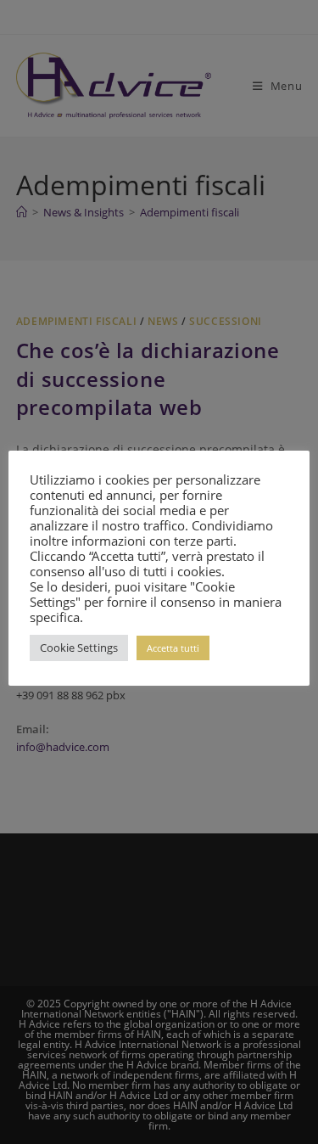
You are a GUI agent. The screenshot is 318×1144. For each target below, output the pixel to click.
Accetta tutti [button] (173, 648)
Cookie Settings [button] (79, 647)
